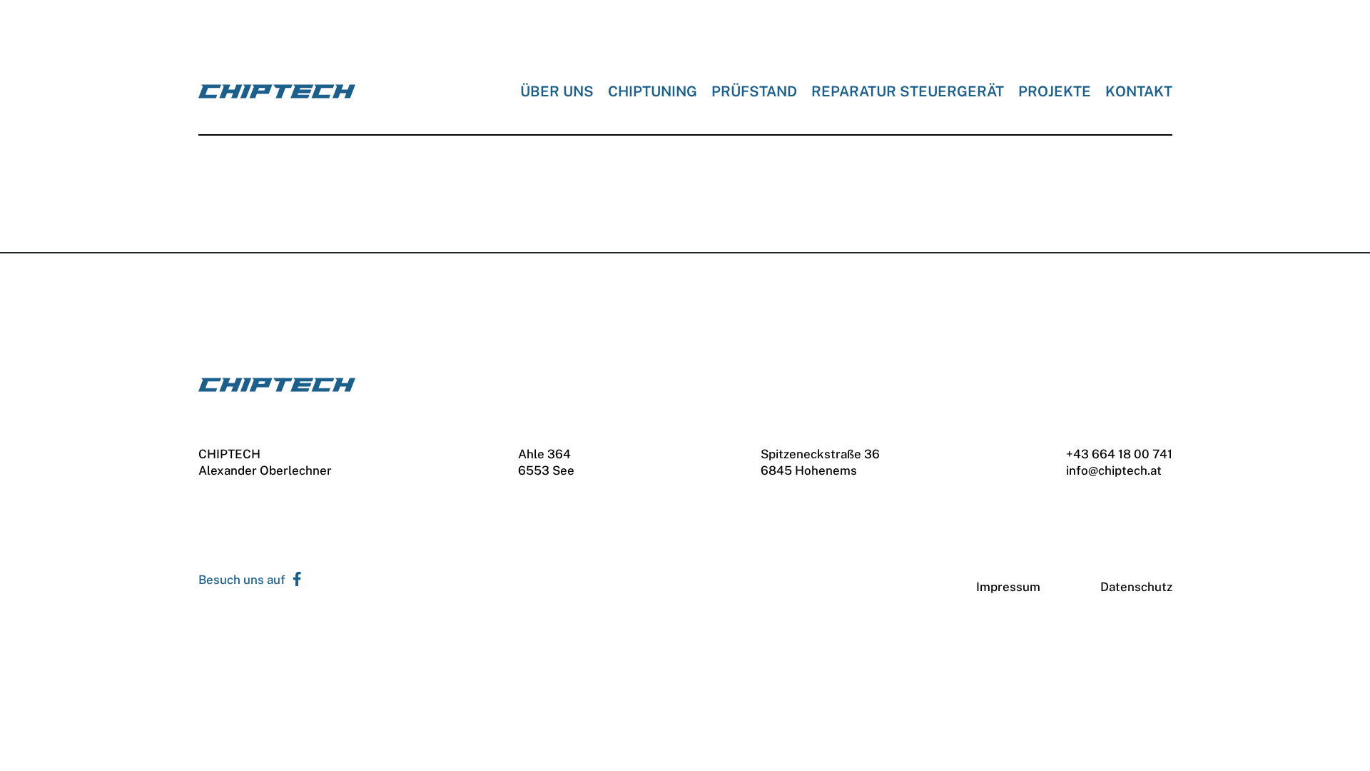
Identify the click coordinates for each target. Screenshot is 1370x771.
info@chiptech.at (1114, 470)
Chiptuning (652, 91)
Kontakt (1138, 91)
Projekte (1054, 91)
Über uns (557, 91)
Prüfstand (754, 91)
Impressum (1008, 587)
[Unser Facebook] (293, 580)
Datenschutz (1136, 587)
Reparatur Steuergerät (907, 91)
